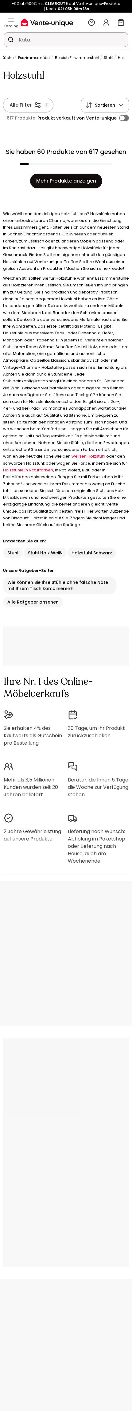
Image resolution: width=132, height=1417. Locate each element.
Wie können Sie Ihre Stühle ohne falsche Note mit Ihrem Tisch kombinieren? (57, 585)
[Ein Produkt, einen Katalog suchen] (10, 39)
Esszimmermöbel (34, 57)
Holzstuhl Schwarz (92, 553)
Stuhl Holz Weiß (45, 553)
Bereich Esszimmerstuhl (77, 57)
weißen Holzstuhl (88, 456)
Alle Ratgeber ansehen (33, 602)
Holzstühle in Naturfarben (28, 470)
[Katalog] (11, 20)
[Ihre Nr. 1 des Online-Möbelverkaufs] (47, 22)
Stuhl (108, 57)
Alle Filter (21, 104)
